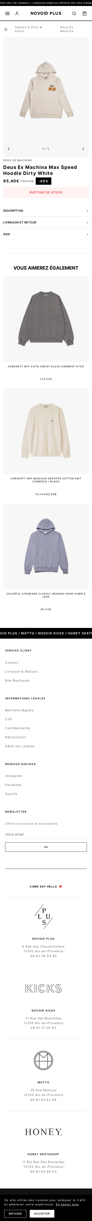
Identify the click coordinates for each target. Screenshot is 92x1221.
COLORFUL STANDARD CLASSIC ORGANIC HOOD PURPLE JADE (46, 595)
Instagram (13, 776)
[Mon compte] (17, 13)
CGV (8, 719)
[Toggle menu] (7, 13)
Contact (12, 662)
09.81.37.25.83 (43, 1027)
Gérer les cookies (20, 746)
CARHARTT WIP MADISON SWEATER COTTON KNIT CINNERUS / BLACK (46, 480)
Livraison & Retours (21, 671)
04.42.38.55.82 (43, 956)
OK (46, 847)
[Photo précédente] (8, 149)
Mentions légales (19, 710)
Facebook (13, 785)
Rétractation (15, 737)
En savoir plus (67, 1204)
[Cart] (84, 13)
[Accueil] (5, 29)
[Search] (74, 13)
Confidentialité (17, 728)
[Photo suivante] (83, 149)
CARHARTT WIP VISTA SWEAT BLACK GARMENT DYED (46, 366)
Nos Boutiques (17, 680)
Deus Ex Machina (67, 29)
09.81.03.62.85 (43, 1099)
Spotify (11, 794)
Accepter (42, 1213)
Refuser (15, 1213)
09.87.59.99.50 (43, 1171)
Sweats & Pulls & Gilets (28, 29)
